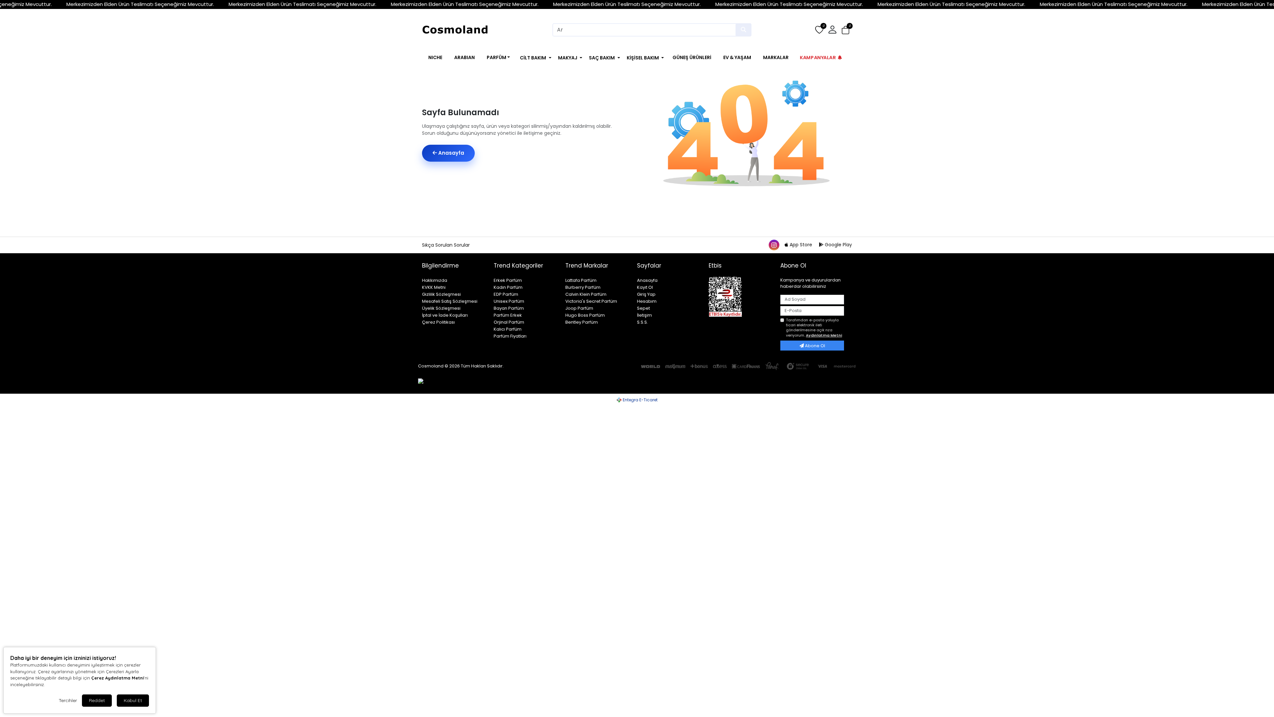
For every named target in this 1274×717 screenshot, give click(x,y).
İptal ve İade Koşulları (445, 315)
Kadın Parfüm (508, 287)
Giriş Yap (646, 294)
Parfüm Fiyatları (510, 336)
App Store (801, 244)
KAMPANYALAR (818, 57)
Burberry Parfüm (583, 287)
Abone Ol (814, 346)
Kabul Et (133, 700)
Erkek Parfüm (508, 280)
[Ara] (743, 30)
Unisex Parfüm (509, 301)
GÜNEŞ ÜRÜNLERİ (691, 57)
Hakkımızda (434, 280)
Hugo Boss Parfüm (585, 315)
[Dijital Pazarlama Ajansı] (430, 383)
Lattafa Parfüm (581, 280)
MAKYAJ (567, 57)
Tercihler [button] (68, 700)
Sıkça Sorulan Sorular (446, 245)
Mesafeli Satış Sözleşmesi (449, 301)
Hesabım (647, 301)
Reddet (97, 700)
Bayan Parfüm (509, 308)
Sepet (643, 308)
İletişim (644, 315)
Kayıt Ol (645, 287)
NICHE (435, 57)
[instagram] (773, 244)
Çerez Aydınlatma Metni (117, 677)
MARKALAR (776, 57)
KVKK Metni (434, 287)
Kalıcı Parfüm (508, 329)
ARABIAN (464, 57)
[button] (845, 30)
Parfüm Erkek (508, 315)
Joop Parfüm (579, 308)
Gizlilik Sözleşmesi (441, 294)
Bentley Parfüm (581, 322)
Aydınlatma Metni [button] (824, 335)
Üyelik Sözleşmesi (441, 308)
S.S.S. (642, 322)
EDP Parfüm (506, 294)
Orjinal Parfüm (509, 322)
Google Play (837, 244)
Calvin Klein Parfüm (585, 294)
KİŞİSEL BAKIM (643, 57)
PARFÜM (496, 57)
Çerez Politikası (438, 322)
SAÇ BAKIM (602, 57)
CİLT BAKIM (533, 57)
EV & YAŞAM (737, 57)
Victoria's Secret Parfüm (591, 301)
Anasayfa (450, 152)
